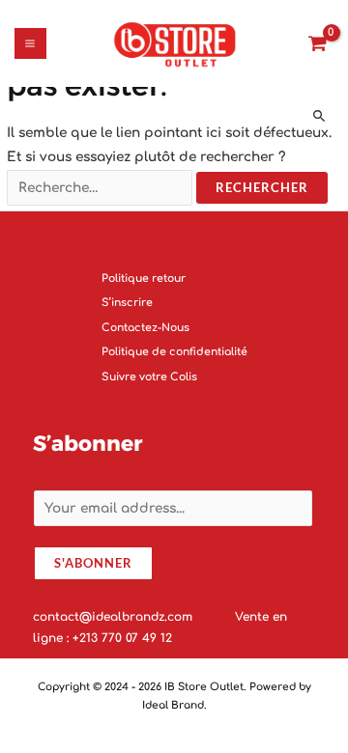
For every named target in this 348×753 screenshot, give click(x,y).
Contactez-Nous (145, 327)
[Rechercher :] (101, 188)
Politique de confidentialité (174, 353)
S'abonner (93, 564)
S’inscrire (127, 303)
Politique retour (144, 278)
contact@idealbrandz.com (114, 617)
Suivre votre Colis (149, 377)
